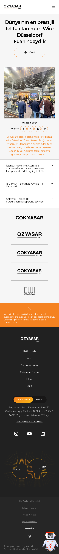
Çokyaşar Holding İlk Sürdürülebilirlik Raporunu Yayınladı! (25, 200)
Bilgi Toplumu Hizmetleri (29, 501)
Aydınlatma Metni (29, 522)
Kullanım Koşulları (29, 508)
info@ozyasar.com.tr (29, 421)
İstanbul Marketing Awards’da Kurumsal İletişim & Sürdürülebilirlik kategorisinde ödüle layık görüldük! (25, 168)
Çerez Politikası (25, 320)
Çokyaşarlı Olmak (29, 372)
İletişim (29, 379)
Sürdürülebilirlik (29, 365)
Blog (29, 386)
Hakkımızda (29, 351)
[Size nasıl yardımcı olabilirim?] (50, 539)
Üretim (30, 358)
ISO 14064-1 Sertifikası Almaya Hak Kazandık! (25, 185)
